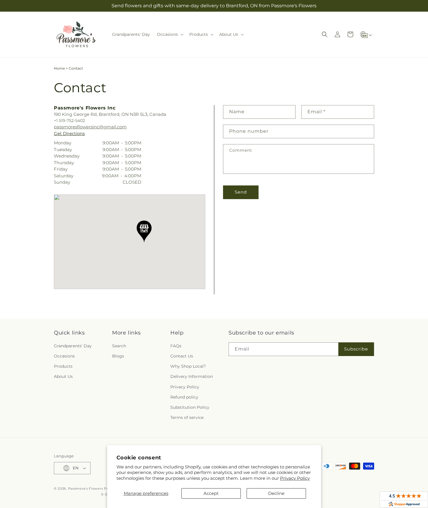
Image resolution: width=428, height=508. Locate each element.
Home (59, 68)
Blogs (118, 356)
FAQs (175, 345)
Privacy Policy (295, 478)
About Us (63, 376)
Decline (276, 493)
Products (63, 366)
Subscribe (356, 349)
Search (119, 345)
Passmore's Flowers (85, 488)
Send (241, 192)
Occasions (64, 356)
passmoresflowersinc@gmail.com (90, 127)
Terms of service (187, 417)
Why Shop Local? (188, 366)
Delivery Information (191, 376)
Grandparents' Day (73, 345)
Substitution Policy (189, 407)
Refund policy (184, 397)
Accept (211, 493)
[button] (169, 34)
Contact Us (181, 356)
